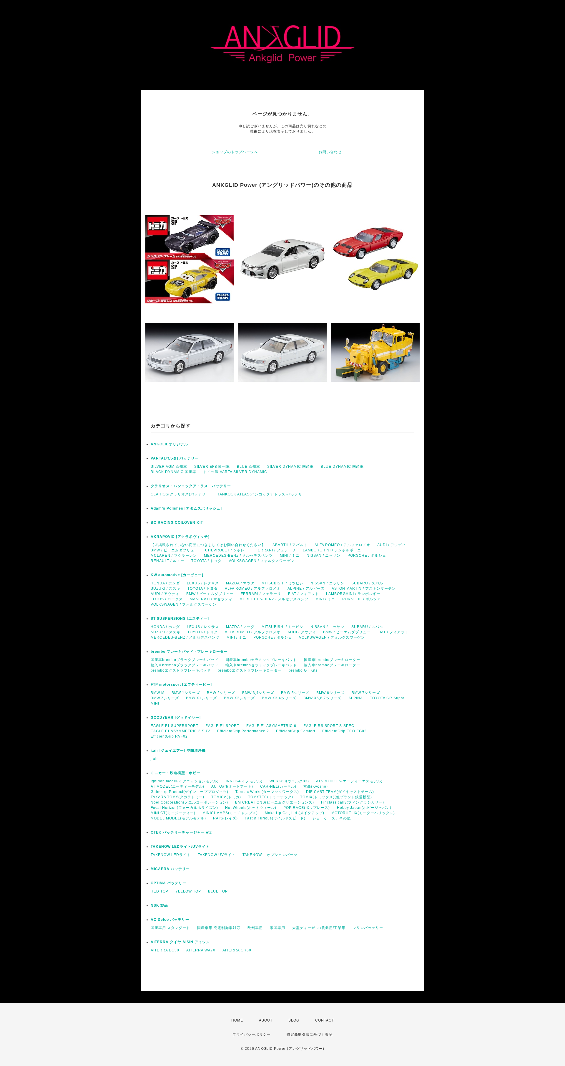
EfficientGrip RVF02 (169, 736)
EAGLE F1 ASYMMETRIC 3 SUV (180, 731)
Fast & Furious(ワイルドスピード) (275, 818)
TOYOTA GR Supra (387, 698)
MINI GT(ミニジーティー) (173, 813)
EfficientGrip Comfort (295, 731)
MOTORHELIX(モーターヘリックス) (363, 813)
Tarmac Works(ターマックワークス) (267, 792)
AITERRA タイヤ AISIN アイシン (180, 942)
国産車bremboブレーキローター (332, 660)
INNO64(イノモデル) (244, 781)
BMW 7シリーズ (366, 693)
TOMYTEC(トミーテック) (270, 797)
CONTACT (324, 1020)
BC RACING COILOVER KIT (177, 522)
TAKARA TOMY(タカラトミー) (177, 797)
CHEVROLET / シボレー (226, 550)
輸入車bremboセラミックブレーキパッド (261, 665)
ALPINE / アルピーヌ (306, 588)
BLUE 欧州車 (248, 467)
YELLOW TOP (188, 891)
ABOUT (265, 1020)
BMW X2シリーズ (239, 698)
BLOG (293, 1020)
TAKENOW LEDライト (171, 855)
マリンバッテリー (368, 928)
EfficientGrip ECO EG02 (344, 731)
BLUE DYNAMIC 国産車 (342, 467)
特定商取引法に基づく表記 (310, 1034)
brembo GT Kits (303, 670)
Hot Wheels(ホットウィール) (250, 808)
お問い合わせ (330, 152)
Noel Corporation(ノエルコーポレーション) (189, 802)
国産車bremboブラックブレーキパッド (184, 660)
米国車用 (277, 928)
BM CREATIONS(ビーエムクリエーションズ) (274, 802)
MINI (155, 703)
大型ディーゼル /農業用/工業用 (318, 928)
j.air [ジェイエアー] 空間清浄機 (178, 750)
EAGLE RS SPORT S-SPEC (328, 726)
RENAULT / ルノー (167, 561)
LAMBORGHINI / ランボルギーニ (332, 550)
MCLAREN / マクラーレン (174, 555)
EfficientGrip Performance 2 (243, 731)
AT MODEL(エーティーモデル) (177, 786)
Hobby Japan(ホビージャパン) (364, 808)
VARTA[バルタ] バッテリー (175, 458)
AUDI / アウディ (391, 545)
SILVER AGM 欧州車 (169, 467)
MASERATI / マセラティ (211, 599)
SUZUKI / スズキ (165, 588)
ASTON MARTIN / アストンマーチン (364, 588)
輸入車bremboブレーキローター (332, 665)
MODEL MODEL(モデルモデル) (178, 818)
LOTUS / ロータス (167, 599)
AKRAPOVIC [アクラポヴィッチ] (180, 537)
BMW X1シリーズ (201, 698)
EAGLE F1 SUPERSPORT (174, 726)
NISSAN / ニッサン (323, 555)
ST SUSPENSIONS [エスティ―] (180, 619)
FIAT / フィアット (303, 594)
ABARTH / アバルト (290, 545)
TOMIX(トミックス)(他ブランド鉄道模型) (336, 797)
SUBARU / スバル (367, 583)
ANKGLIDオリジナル (169, 444)
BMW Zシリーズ (165, 698)
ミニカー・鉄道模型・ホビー (175, 773)
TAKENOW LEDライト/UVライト (180, 846)
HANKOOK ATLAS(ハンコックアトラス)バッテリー (261, 494)
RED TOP (159, 891)
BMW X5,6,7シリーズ (322, 698)
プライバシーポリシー (251, 1034)
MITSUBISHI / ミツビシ (282, 583)
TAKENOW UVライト (216, 855)
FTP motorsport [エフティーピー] (181, 684)
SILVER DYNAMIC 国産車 (290, 467)
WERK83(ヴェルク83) (289, 781)
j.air (154, 759)
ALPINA (355, 698)
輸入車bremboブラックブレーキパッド (184, 665)
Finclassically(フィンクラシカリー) (352, 802)
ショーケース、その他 (332, 818)
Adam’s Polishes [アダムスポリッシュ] (186, 508)
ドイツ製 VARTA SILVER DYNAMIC (235, 472)
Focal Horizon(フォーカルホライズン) (184, 808)
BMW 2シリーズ (221, 693)
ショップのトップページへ (235, 152)
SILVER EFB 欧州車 (212, 467)
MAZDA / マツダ (240, 583)
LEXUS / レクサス (203, 583)
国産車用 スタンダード (170, 928)
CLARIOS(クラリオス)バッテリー (180, 494)
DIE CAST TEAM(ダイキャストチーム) (340, 792)
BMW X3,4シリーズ (279, 698)
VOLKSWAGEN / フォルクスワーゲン (262, 561)
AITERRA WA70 (200, 950)
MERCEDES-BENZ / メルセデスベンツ (238, 555)
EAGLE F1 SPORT (222, 726)
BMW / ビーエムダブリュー (174, 550)
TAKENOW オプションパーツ (270, 855)
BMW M (157, 693)
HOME (237, 1020)
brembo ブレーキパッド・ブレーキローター (189, 651)
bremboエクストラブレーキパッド (181, 670)
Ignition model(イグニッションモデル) (185, 781)
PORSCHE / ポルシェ (367, 555)
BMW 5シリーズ (295, 693)
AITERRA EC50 (165, 950)
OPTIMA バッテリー (168, 883)
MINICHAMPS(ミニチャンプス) (230, 813)
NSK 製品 (159, 905)
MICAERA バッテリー (170, 869)
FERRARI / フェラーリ (275, 550)
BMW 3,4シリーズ (258, 693)
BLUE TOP (218, 891)
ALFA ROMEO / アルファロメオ (342, 545)
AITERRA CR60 (236, 950)
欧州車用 (255, 928)
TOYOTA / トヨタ (206, 561)
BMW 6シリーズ (330, 693)
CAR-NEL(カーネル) (278, 786)
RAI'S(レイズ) (225, 818)
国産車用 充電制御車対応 (218, 928)
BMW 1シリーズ (186, 693)
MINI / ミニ (290, 555)
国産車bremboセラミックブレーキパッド (261, 660)
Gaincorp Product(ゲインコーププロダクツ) (189, 792)
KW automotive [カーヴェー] (177, 575)
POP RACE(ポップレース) (306, 808)
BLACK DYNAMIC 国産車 (173, 472)
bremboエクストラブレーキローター (250, 670)
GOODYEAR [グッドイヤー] (176, 717)
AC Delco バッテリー (170, 920)
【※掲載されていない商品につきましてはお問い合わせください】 (208, 545)
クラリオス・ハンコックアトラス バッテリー (191, 486)
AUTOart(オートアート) (232, 786)
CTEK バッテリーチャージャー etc (181, 832)
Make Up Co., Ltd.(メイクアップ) (294, 813)
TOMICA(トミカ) (226, 797)
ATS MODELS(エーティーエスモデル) (349, 781)
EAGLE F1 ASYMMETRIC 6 (271, 726)
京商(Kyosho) (315, 786)
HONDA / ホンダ (165, 583)
